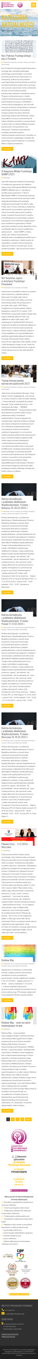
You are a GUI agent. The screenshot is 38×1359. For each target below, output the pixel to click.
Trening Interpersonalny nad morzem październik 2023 (15, 382)
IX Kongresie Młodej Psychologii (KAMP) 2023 (16, 172)
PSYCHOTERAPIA (19, 1171)
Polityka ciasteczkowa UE (9, 1334)
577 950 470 (9, 1310)
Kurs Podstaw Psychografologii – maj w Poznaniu (17, 57)
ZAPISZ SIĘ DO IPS (20, 1190)
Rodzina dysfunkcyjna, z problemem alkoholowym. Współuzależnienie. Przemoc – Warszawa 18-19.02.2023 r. (15, 732)
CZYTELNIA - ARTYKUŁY (19, 1294)
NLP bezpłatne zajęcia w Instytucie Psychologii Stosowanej (13, 281)
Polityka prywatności (8, 1337)
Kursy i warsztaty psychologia (19, 288)
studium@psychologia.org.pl (14, 1314)
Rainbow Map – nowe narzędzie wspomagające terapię (15, 1024)
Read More (7, 149)
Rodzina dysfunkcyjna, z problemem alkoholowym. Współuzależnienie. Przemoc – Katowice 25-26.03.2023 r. (15, 503)
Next (28, 1119)
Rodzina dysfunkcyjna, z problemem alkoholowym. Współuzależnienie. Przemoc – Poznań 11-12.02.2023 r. (15, 619)
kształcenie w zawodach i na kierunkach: (20, 1351)
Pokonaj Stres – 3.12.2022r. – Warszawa (15, 845)
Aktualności (6, 62)
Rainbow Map (7, 960)
